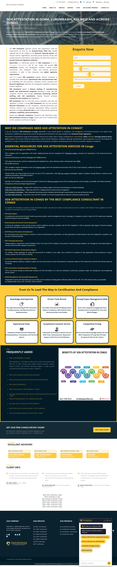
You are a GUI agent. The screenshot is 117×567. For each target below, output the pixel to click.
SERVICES (18, 28)
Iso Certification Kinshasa (67, 527)
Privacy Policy (64, 564)
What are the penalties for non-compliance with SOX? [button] (25, 399)
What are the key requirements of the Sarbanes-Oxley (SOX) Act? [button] (28, 380)
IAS (23, 281)
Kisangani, (11, 139)
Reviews (70, 8)
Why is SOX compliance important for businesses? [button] (24, 375)
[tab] (31, 358)
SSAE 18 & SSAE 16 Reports (14, 187)
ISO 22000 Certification (40, 534)
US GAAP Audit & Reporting (13, 194)
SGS (79, 279)
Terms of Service (75, 564)
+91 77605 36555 (60, 2)
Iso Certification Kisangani (68, 529)
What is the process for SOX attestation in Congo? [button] (24, 389)
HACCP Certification (39, 541)
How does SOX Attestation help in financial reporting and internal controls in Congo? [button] (32, 394)
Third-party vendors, (71, 153)
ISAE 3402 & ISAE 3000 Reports (15, 190)
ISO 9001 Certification (39, 527)
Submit (78, 86)
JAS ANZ (28, 281)
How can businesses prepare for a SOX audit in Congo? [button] (26, 413)
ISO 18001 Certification (40, 532)
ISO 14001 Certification (40, 529)
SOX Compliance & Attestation (14, 192)
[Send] (109, 563)
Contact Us (105, 8)
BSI (76, 279)
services (62, 8)
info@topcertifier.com (73, 2)
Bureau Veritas (92, 279)
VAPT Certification (38, 544)
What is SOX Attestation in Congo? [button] (19, 358)
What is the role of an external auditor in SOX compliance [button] (27, 408)
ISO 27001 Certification (40, 537)
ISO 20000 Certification (40, 539)
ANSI (40, 281)
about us (52, 8)
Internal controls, (41, 167)
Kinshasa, (91, 137)
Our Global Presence (90, 8)
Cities (78, 8)
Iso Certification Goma (66, 534)
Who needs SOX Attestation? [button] (17, 384)
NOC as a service (53, 181)
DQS (86, 279)
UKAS (33, 281)
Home (44, 8)
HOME (8, 28)
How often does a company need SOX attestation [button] (24, 404)
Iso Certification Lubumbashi (68, 532)
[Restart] (107, 521)
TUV (82, 279)
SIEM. (79, 161)
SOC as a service (63, 173)
